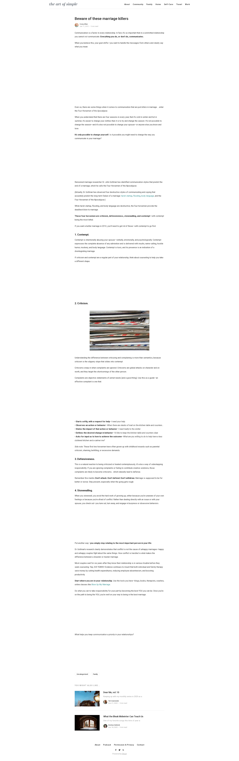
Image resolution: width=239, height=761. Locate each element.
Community (138, 4)
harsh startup (126, 196)
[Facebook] (116, 750)
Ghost (124, 754)
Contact (140, 745)
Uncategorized (82, 674)
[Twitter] (120, 750)
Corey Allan (84, 24)
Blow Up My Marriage (100, 584)
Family (149, 4)
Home (158, 4)
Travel (179, 4)
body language (147, 196)
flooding (136, 196)
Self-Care (168, 4)
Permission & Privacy (124, 745)
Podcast (107, 745)
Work (187, 4)
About (127, 4)
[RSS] (123, 750)
